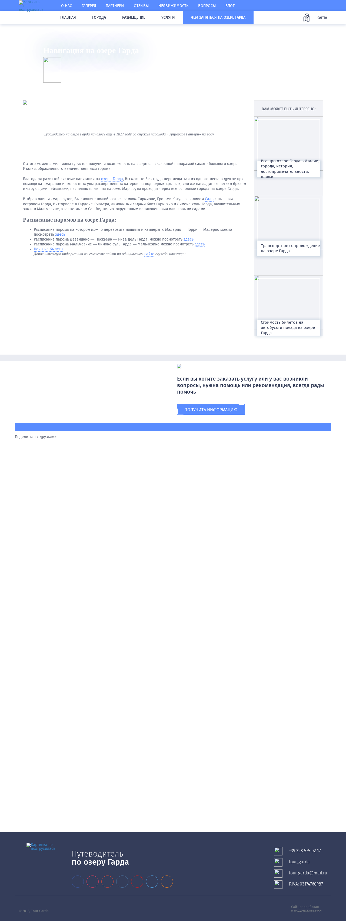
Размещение (133, 17)
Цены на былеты (48, 249)
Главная (68, 17)
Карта (322, 18)
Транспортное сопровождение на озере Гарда (290, 248)
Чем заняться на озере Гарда (218, 17)
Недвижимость (173, 6)
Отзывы (141, 6)
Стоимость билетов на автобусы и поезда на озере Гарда (288, 327)
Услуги (168, 17)
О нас (66, 6)
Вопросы (207, 6)
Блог (230, 6)
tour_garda (299, 861)
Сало (209, 199)
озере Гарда (112, 179)
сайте (149, 254)
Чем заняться (53, 32)
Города (99, 17)
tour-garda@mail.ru (308, 872)
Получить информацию (210, 409)
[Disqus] (173, 524)
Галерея (89, 6)
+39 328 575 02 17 (305, 850)
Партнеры (115, 6)
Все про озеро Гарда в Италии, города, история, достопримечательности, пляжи (290, 168)
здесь (60, 234)
